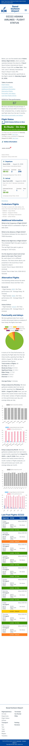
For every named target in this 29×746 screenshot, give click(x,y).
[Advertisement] (14, 41)
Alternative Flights (7, 91)
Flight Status (5, 84)
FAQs (16, 716)
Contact (24, 741)
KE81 (13, 289)
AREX (3, 731)
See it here (15, 134)
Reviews (17, 725)
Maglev (4, 733)
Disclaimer (19, 741)
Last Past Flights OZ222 (9, 95)
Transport (5, 722)
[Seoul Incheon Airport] (3, 9)
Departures (5, 716)
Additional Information (8, 89)
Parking (17, 722)
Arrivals (4, 714)
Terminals (18, 711)
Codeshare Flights (7, 87)
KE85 (13, 296)
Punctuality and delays (8, 93)
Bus (3, 725)
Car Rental (18, 714)
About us (15, 742)
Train (3, 729)
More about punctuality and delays (12, 115)
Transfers (4, 736)
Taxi (3, 727)
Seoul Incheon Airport (15, 8)
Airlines (4, 720)
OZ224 (14, 307)
